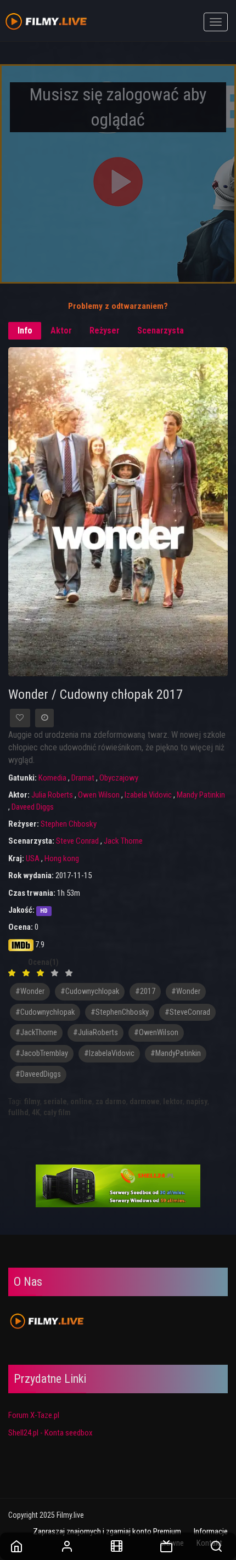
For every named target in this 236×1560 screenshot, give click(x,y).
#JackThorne (36, 1032)
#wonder (29, 991)
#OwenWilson (156, 1032)
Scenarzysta (160, 330)
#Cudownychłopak (45, 1012)
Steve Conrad (77, 841)
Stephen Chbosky (69, 824)
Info (25, 330)
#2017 (145, 991)
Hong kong (61, 858)
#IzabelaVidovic (109, 1053)
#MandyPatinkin (175, 1053)
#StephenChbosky (120, 1012)
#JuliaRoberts (95, 1032)
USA (33, 858)
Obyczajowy (118, 778)
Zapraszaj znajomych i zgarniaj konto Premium (107, 1531)
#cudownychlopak (89, 991)
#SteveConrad (187, 1012)
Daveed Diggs (33, 807)
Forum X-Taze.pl (33, 1415)
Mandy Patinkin (201, 795)
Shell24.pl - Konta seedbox (50, 1433)
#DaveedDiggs (38, 1074)
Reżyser (104, 330)
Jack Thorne (123, 841)
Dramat (82, 778)
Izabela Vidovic (148, 795)
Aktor (61, 330)
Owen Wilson (99, 795)
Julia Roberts (52, 795)
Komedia (52, 778)
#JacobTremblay (41, 1053)
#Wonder (185, 991)
